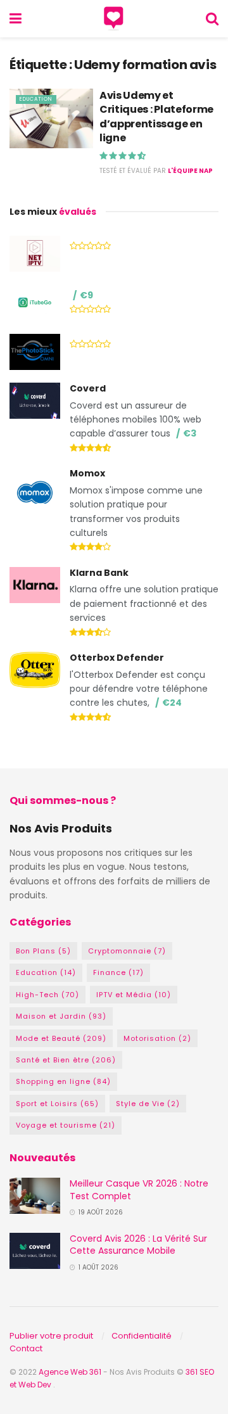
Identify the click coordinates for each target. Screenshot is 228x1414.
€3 (189, 433)
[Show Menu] (16, 18)
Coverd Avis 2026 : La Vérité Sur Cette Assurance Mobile (138, 1245)
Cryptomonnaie (127, 951)
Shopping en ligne (63, 1081)
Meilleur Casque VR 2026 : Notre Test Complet (139, 1189)
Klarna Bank (99, 572)
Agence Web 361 (71, 1371)
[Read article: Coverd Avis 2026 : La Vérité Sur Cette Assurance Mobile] (35, 1251)
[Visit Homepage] (113, 19)
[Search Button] (212, 18)
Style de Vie (148, 1104)
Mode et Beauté (61, 1038)
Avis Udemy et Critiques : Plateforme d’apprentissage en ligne (156, 116)
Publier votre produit (51, 1336)
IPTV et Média (133, 995)
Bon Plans (43, 951)
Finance (118, 972)
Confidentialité (141, 1336)
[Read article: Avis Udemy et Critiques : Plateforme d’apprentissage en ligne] (51, 118)
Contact (26, 1348)
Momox (87, 473)
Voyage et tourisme (65, 1125)
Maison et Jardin (61, 1016)
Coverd (88, 388)
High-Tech (47, 995)
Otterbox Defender (117, 657)
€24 (172, 702)
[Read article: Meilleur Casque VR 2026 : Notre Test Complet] (35, 1196)
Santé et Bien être (66, 1060)
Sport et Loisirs (57, 1104)
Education (36, 99)
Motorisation (157, 1038)
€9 (86, 295)
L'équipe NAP (190, 170)
